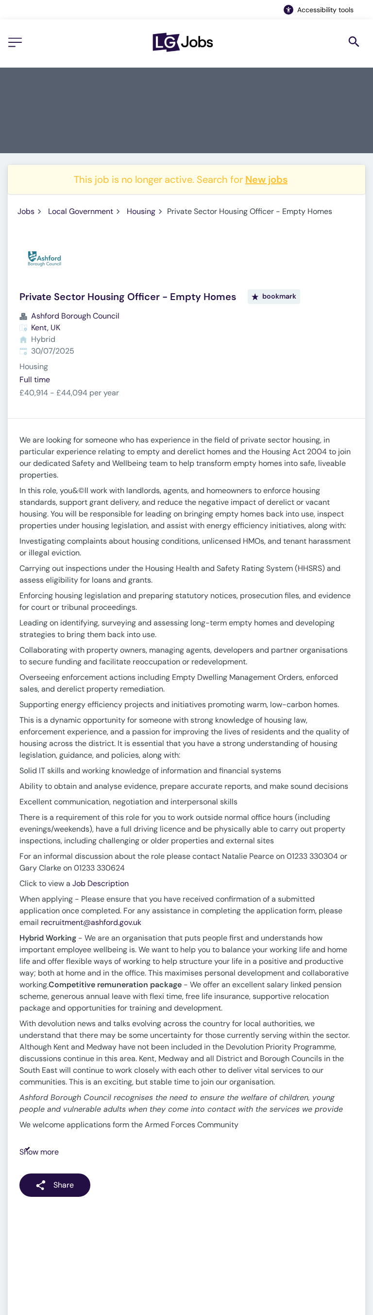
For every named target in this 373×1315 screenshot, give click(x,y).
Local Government (80, 211)
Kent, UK (45, 327)
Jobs (25, 211)
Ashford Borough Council (75, 316)
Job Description (100, 883)
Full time (34, 379)
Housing (141, 211)
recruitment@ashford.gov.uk (91, 922)
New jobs (266, 179)
